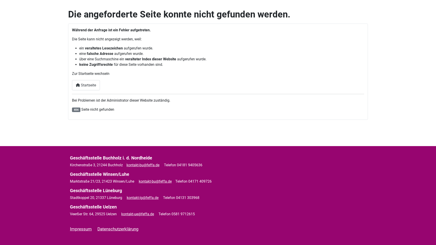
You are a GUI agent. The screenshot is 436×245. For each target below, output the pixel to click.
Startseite (88, 85)
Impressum (81, 229)
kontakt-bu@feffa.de (142, 165)
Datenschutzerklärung (118, 229)
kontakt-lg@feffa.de (143, 198)
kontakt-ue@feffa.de (137, 214)
